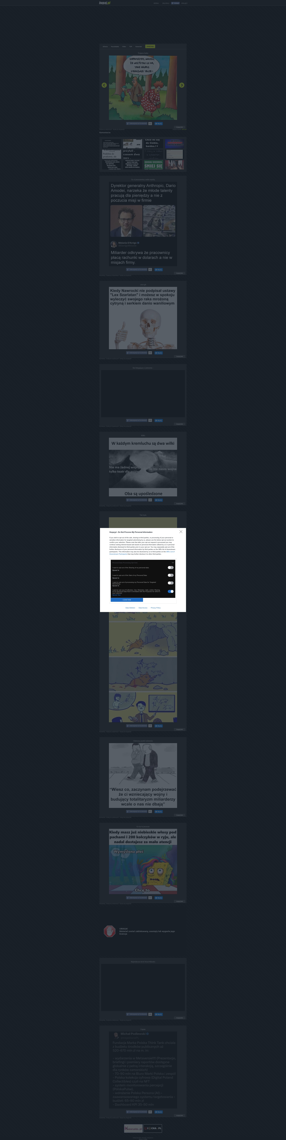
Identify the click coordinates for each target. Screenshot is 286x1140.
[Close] (182, 532)
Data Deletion (130, 608)
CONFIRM (127, 600)
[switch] (171, 567)
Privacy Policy (156, 608)
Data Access (143, 608)
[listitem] (143, 562)
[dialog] (143, 570)
